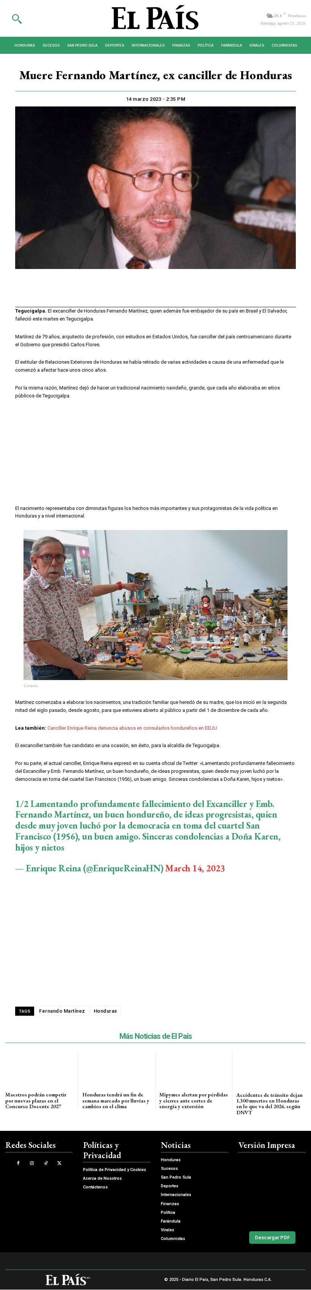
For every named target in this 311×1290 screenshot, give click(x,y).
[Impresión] (163, 292)
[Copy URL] (181, 292)
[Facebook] (111, 292)
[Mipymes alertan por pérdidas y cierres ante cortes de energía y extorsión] (193, 1068)
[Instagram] (32, 1163)
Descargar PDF (272, 1237)
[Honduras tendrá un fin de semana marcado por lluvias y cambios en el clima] (116, 1068)
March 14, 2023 (195, 868)
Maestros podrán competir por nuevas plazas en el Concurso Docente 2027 (35, 1100)
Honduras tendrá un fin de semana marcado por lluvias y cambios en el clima (115, 1100)
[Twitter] (129, 292)
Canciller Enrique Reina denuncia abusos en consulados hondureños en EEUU (132, 728)
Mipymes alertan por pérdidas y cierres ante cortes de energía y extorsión (193, 1100)
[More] (199, 292)
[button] (16, 18)
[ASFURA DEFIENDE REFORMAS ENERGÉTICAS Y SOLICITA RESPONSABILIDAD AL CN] (272, 1190)
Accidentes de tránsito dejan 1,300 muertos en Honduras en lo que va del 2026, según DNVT (269, 1103)
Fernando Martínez (62, 1011)
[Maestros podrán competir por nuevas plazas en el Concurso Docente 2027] (39, 1068)
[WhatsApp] (146, 292)
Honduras (105, 1011)
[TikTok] (46, 1163)
